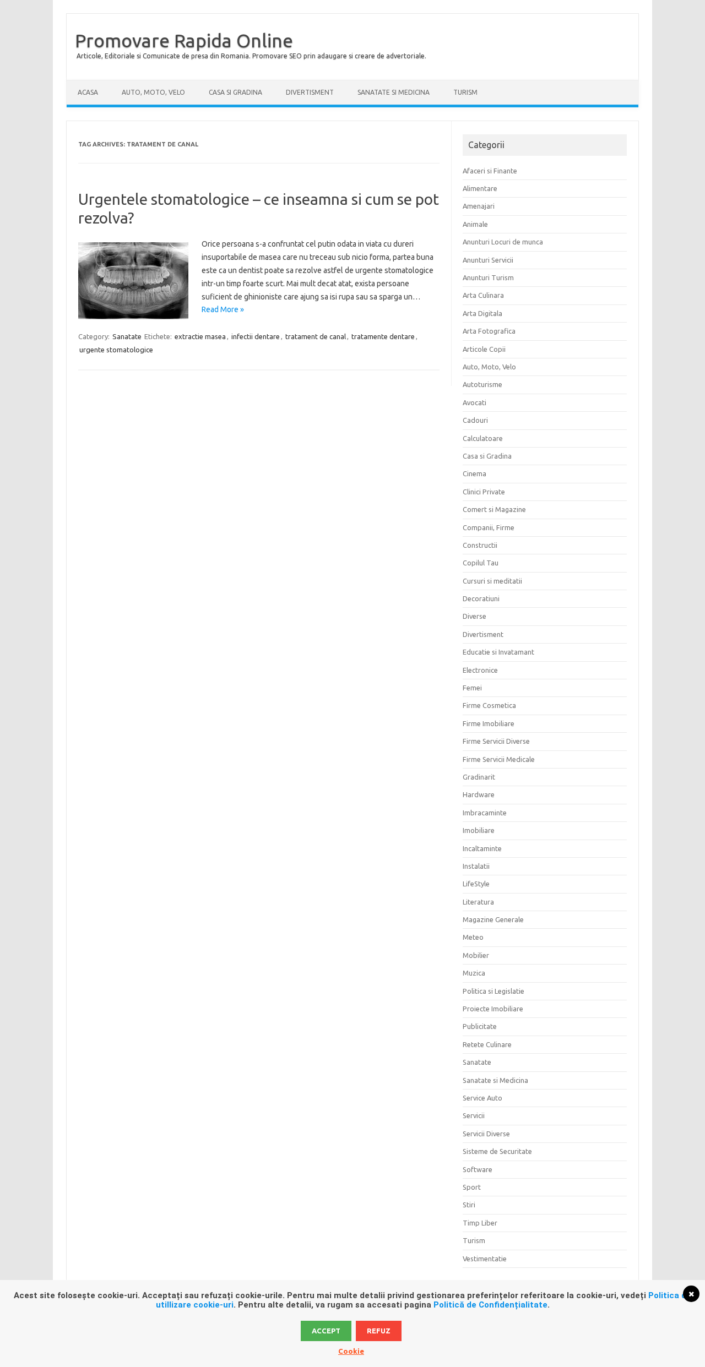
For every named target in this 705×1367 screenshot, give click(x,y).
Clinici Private (484, 491)
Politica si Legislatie (493, 991)
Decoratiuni (481, 598)
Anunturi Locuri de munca (503, 242)
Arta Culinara (483, 295)
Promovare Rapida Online (184, 40)
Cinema (474, 473)
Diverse (474, 616)
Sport (472, 1187)
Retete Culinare (487, 1044)
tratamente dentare (383, 336)
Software (477, 1169)
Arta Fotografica (489, 331)
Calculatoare (483, 438)
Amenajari (479, 206)
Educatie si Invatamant (498, 652)
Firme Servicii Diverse (496, 741)
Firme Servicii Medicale (499, 759)
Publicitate (480, 1026)
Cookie (351, 1351)
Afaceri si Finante (490, 171)
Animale (475, 224)
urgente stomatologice (116, 349)
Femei (472, 687)
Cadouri (475, 420)
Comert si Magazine (494, 509)
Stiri (469, 1204)
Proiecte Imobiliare (493, 1008)
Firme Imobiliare (488, 723)
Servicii (474, 1115)
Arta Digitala (482, 313)
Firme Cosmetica (489, 705)
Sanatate (127, 336)
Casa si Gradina (235, 92)
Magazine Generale (493, 919)
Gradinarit (479, 777)
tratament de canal (315, 336)
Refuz (379, 1331)
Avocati (474, 402)
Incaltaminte (482, 848)
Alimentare (480, 188)
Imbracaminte (485, 812)
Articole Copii (484, 349)
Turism (465, 92)
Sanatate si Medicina (393, 92)
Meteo (473, 937)
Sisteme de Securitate (497, 1151)
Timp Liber (480, 1223)
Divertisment (310, 92)
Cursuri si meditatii (492, 581)
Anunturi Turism (488, 277)
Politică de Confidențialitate (490, 1305)
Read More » (223, 309)
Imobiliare (479, 830)
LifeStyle (476, 883)
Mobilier (476, 955)
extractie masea (200, 336)
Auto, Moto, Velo (153, 92)
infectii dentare (255, 336)
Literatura (478, 902)
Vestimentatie (485, 1258)
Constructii (480, 545)
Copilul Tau (480, 563)
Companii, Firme (488, 527)
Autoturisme (482, 384)
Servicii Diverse (486, 1133)
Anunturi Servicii (488, 260)
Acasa (88, 92)
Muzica (474, 973)
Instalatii (476, 866)
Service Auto (482, 1098)
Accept (326, 1331)
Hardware (479, 794)
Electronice (480, 670)
